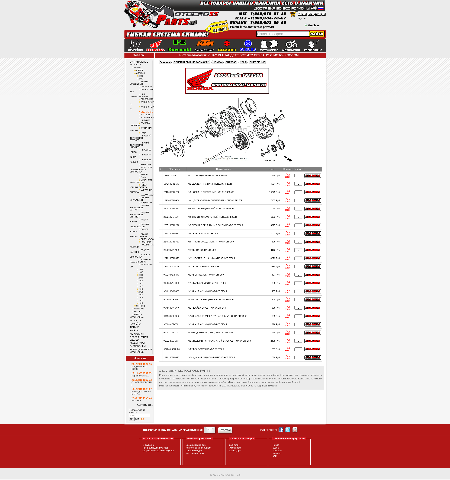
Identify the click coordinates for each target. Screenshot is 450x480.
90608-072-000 (170, 324)
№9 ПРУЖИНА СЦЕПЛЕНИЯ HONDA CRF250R (211, 242)
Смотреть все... (145, 405)
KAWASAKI (139, 309)
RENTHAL (136, 400)
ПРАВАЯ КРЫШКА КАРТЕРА (139, 235)
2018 (141, 303)
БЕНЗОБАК (146, 165)
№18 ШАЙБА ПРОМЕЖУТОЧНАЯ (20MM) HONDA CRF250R (217, 316)
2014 (141, 292)
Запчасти (234, 445)
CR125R (140, 70)
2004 (141, 76)
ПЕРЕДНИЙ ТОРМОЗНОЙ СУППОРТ (140, 138)
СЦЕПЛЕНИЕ (147, 112)
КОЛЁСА (134, 330)
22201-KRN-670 (171, 208)
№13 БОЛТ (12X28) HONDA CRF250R (206, 275)
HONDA (137, 67)
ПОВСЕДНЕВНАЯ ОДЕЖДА (139, 338)
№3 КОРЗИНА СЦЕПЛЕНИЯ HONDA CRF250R (211, 192)
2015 (141, 295)
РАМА (143, 133)
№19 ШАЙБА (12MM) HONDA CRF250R (207, 324)
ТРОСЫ (144, 174)
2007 (141, 272)
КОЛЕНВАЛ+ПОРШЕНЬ (151, 117)
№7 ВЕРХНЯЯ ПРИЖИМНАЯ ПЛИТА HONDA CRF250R (215, 225)
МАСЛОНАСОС (148, 195)
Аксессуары (235, 450)
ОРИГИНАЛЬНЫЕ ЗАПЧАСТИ (139, 63)
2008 (141, 275)
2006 (141, 269)
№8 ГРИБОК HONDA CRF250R (203, 233)
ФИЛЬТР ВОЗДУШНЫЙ (139, 83)
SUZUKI (137, 312)
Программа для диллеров (155, 448)
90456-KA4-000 (171, 308)
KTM (275, 456)
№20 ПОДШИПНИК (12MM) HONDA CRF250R (210, 332)
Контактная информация (198, 448)
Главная (165, 62)
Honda (276, 445)
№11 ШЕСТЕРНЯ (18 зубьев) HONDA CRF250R (211, 258)
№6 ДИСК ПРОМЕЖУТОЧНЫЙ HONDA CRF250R (212, 217)
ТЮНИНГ (134, 327)
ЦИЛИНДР (145, 120)
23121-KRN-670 (171, 258)
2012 (141, 286)
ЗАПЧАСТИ (135, 320)
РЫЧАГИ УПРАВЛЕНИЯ (139, 199)
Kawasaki (277, 450)
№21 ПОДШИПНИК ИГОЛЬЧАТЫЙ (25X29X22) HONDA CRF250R (220, 341)
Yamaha (277, 453)
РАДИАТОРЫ (147, 202)
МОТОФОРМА (137, 317)
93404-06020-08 (171, 349)
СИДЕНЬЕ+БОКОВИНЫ (151, 239)
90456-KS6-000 (171, 316)
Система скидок (194, 450)
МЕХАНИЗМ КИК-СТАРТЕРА (141, 181)
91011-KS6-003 (171, 341)
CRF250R (140, 73)
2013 (141, 289)
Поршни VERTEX (140, 376)
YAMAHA (138, 314)
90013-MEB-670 (171, 275)
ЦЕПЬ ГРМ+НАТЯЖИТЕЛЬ (139, 95)
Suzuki (276, 448)
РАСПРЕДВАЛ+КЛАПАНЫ (152, 99)
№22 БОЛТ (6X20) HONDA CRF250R (206, 349)
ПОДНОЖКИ (146, 242)
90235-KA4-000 (171, 283)
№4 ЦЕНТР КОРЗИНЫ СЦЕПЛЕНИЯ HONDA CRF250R (215, 200)
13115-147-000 (170, 175)
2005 (141, 79)
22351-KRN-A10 (171, 225)
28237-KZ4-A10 (171, 266)
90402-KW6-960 (171, 291)
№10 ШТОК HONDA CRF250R (202, 250)
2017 (141, 300)
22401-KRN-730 (171, 242)
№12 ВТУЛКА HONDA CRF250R (203, 266)
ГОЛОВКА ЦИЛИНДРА (140, 124)
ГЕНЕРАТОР (146, 86)
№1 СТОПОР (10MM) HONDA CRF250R (207, 175)
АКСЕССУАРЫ (137, 343)
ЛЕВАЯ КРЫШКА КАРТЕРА (138, 186)
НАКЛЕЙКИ (135, 324)
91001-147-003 (170, 332)
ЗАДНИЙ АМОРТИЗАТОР (139, 225)
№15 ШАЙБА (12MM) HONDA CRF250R (207, 291)
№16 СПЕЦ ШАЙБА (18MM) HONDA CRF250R (211, 299)
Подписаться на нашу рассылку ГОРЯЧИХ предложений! (173, 430)
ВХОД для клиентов (195, 445)
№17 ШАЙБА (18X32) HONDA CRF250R (207, 308)
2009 (141, 278)
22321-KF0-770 (171, 217)
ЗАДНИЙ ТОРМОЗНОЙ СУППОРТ (139, 207)
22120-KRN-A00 (171, 200)
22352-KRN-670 (171, 233)
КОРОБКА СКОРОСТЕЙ (140, 256)
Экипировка (235, 448)
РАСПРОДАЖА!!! (138, 346)
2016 (141, 297)
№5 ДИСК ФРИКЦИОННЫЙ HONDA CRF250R (211, 208)
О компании (148, 445)
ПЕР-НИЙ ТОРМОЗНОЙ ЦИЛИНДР (140, 145)
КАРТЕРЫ (145, 115)
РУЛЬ (143, 177)
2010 (141, 281)
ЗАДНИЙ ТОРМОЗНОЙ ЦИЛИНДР (139, 214)
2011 (141, 283)
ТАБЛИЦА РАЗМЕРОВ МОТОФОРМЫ (141, 351)
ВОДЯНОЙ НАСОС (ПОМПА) (140, 260)
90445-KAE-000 (171, 299)
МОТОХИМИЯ (137, 334)
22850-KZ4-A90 (171, 250)
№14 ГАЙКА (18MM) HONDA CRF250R (207, 283)
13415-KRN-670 (171, 184)
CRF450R (140, 306)
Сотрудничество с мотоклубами (158, 450)
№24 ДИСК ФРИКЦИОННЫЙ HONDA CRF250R (211, 357)
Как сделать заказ (195, 453)
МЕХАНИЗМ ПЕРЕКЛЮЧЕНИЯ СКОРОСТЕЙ (141, 169)
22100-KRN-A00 (171, 192)
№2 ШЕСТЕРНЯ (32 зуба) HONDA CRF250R (210, 184)
